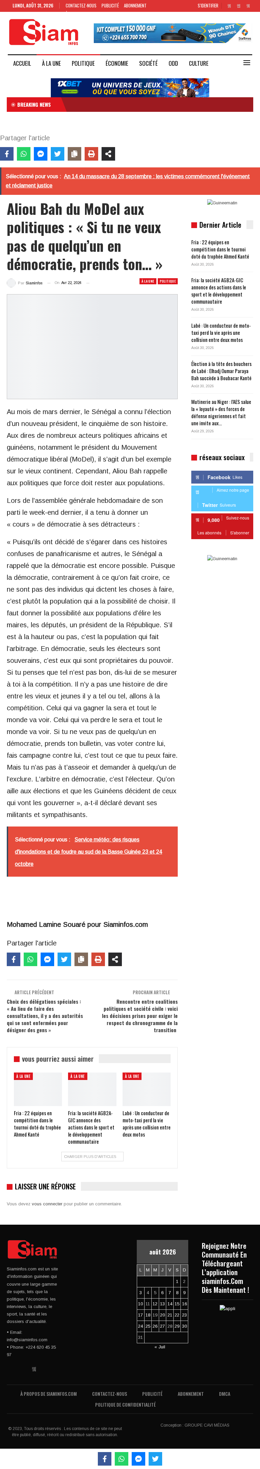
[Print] (91, 154)
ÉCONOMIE (117, 63)
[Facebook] (7, 154)
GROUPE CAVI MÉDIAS (207, 1425)
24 (140, 1326)
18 (148, 1315)
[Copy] (74, 154)
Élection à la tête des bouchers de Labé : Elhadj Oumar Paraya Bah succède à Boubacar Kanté (221, 371)
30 (184, 1326)
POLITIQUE (83, 63)
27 (162, 1326)
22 (177, 1315)
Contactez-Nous (81, 5)
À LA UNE (51, 63)
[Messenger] (40, 154)
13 (162, 1303)
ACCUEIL (22, 63)
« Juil (159, 1346)
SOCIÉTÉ (148, 63)
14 (170, 1303)
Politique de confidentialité (125, 1404)
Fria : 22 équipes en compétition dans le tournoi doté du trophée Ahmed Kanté (220, 249)
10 (140, 1303)
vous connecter (47, 1203)
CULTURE (199, 63)
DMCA (224, 1393)
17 (140, 1315)
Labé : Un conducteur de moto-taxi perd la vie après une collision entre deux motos (221, 332)
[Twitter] (57, 154)
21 (170, 1315)
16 (184, 1303)
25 (148, 1326)
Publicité (110, 5)
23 (184, 1315)
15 (177, 1303)
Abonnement (135, 5)
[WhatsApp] (23, 154)
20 (162, 1315)
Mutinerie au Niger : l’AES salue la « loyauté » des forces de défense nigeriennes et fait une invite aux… (221, 412)
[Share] (108, 154)
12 (155, 1303)
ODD (173, 63)
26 (155, 1326)
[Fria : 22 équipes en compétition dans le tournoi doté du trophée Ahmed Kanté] (38, 1089)
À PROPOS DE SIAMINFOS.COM (48, 1393)
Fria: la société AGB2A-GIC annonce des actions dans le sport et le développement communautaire (218, 290)
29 (177, 1326)
